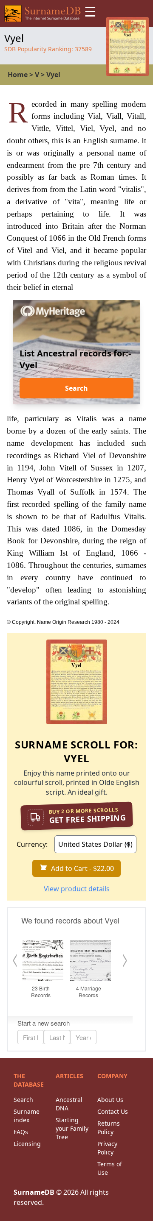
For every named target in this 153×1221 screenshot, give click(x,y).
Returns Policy (108, 1127)
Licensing (27, 1144)
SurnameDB (34, 1192)
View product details (77, 888)
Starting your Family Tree (72, 1128)
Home (18, 74)
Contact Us (112, 1111)
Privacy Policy (107, 1148)
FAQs (21, 1132)
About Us (110, 1100)
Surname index (27, 1115)
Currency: (32, 844)
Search (76, 388)
